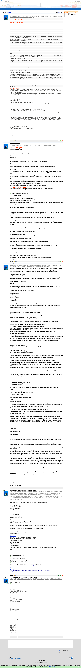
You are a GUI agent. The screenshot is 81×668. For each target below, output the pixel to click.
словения (18, 580)
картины (46, 493)
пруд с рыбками (35, 496)
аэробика (46, 491)
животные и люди (54, 578)
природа (49, 265)
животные (51, 578)
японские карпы (50, 580)
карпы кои (31, 579)
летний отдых (14, 15)
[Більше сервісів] (16, 261)
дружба (42, 578)
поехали (11, 16)
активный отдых (40, 491)
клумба (57, 493)
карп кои (32, 493)
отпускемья (53, 15)
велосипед (59, 491)
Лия (69, 13)
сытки (47, 16)
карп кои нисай (35, 493)
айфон (25, 491)
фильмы (32, 580)
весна (61, 491)
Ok (78, 666)
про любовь (23, 16)
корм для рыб (18, 494)
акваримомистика (19, 578)
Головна (13, 8)
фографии (59, 16)
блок (54, 491)
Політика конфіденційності (17, 658)
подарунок (61, 15)
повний (62, 12)
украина (51, 16)
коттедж (28, 494)
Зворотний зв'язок (10, 658)
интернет (16, 493)
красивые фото (31, 494)
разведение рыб (43, 496)
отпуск (50, 15)
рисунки (51, 496)
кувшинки (37, 494)
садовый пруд (11, 580)
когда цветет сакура (12, 494)
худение (14, 17)
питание (57, 15)
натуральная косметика (39, 15)
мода (23, 15)
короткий (59, 12)
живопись (48, 578)
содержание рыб (39, 497)
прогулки (24, 496)
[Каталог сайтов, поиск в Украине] (71, 657)
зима (59, 578)
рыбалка (32, 16)
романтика (27, 16)
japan (16, 491)
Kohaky (5, 263)
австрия (20, 491)
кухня (52, 494)
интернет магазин (24, 493)
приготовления (14, 496)
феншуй (28, 580)
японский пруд (15, 499)
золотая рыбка (11, 579)
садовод (19, 497)
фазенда (53, 16)
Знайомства (66, 12)
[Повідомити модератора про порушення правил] (62, 140)
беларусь (48, 491)
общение (33, 144)
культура (42, 494)
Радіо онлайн (64, 650)
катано (48, 493)
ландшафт (54, 494)
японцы (33, 17)
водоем (38, 578)
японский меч (11, 499)
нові (7, 12)
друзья (44, 578)
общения (45, 15)
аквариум (28, 491)
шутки (18, 17)
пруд (53, 144)
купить (44, 494)
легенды (61, 494)
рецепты (48, 496)
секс (35, 16)
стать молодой (41, 16)
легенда (59, 494)
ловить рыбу (18, 15)
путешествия (39, 496)
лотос (14, 144)
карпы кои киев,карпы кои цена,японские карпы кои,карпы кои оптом (23, 577)
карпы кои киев (39, 493)
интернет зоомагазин (19, 493)
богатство (56, 491)
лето (16, 15)
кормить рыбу (21, 494)
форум (61, 16)
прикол (18, 16)
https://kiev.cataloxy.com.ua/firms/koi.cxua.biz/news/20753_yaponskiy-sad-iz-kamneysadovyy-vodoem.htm (29, 486)
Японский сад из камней (14, 263)
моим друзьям (20, 144)
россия (30, 16)
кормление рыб (25, 494)
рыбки (10, 145)
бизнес (53, 491)
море (32, 15)
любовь (21, 15)
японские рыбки (54, 580)
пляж (59, 15)
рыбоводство (15, 497)
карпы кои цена (43, 493)
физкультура (55, 16)
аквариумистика (31, 491)
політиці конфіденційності (51, 666)
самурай (27, 497)
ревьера (46, 496)
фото (35, 580)
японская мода (27, 17)
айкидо (24, 491)
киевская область (53, 493)
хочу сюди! (76, 12)
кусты (50, 494)
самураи (25, 497)
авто (22, 491)
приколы (20, 16)
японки (24, 17)
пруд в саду (32, 496)
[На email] (14, 140)
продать (26, 496)
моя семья (35, 15)
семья (36, 16)
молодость (25, 15)
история (28, 493)
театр (48, 16)
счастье (44, 16)
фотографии (11, 17)
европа (46, 578)
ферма (30, 580)
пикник (55, 15)
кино (42, 579)
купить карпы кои (47, 494)
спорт (38, 16)
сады (58, 265)
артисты (44, 491)
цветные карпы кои (42, 580)
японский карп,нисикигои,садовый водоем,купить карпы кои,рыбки (23, 490)
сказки (36, 497)
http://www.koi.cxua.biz (13, 529)
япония (22, 17)
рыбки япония (11, 497)
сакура (22, 497)
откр (48, 15)
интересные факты (12, 493)
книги (59, 493)
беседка (51, 491)
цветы (41, 266)
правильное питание (14, 16)
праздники (11, 496)
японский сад (30, 17)
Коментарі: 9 (11, 261)
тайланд (57, 497)
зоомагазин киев (19, 579)
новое (43, 15)
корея (15, 494)
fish (14, 491)
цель (41, 145)
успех (27, 145)
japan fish (18, 491)
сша (45, 16)
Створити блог (18, 8)
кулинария (39, 494)
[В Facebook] (15, 140)
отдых (47, 15)
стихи (47, 497)
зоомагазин (15, 579)
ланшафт (11, 15)
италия (30, 493)
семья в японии (33, 497)
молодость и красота (29, 15)
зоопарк (22, 579)
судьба (49, 497)
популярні (9, 12)
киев (49, 493)
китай (55, 493)
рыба (57, 496)
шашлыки (16, 17)
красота (35, 494)
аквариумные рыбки (35, 491)
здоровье (58, 578)
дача (40, 578)
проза (25, 16)
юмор (20, 17)
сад (33, 16)
